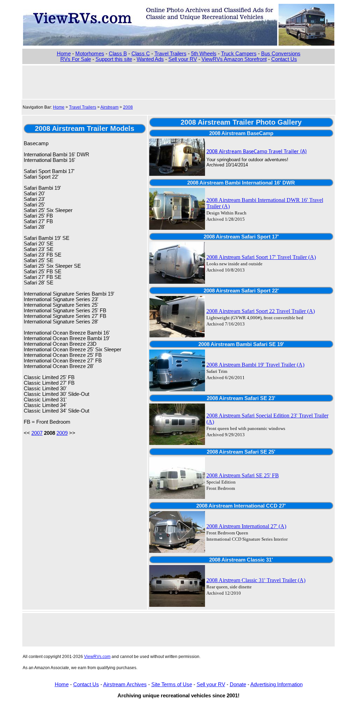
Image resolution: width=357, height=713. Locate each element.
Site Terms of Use (171, 684)
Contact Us (284, 59)
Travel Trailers (170, 53)
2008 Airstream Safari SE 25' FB (242, 475)
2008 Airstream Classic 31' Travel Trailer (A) (255, 580)
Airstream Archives (125, 684)
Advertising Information (276, 684)
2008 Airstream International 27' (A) (246, 526)
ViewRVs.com (97, 656)
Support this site (114, 59)
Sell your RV (182, 59)
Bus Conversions (281, 53)
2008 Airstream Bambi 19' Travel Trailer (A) (255, 365)
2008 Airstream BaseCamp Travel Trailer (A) (256, 152)
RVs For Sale (75, 59)
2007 (37, 433)
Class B (118, 53)
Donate (238, 684)
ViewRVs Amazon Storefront (234, 59)
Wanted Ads (150, 59)
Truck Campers (239, 53)
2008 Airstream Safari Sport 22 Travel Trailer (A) (260, 311)
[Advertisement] (178, 81)
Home (64, 53)
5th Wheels (204, 53)
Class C (140, 53)
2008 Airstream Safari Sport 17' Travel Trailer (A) (261, 257)
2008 (128, 107)
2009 (62, 433)
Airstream (109, 107)
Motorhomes (89, 53)
